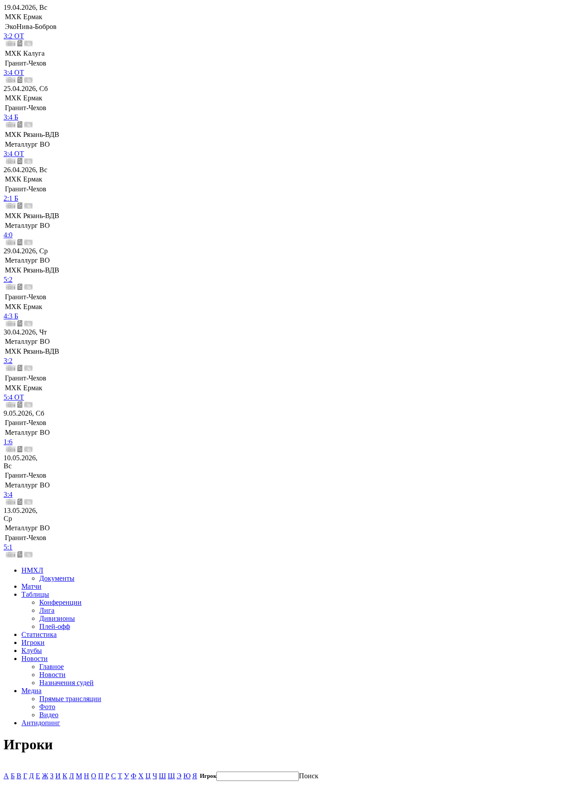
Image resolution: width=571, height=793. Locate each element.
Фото (47, 706)
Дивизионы (57, 618)
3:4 (8, 494)
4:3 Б (11, 316)
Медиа (31, 690)
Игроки (33, 642)
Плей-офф (54, 626)
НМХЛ (32, 570)
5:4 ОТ (14, 397)
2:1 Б (11, 198)
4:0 (8, 235)
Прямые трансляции (70, 698)
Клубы (31, 650)
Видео (48, 715)
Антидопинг (40, 723)
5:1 (8, 547)
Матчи (31, 586)
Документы (56, 578)
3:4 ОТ (14, 72)
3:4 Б (11, 117)
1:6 (8, 442)
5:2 (8, 279)
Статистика (39, 634)
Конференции (60, 602)
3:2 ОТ (14, 36)
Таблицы (35, 594)
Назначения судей (66, 682)
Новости (34, 658)
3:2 (8, 360)
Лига (46, 610)
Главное (51, 666)
